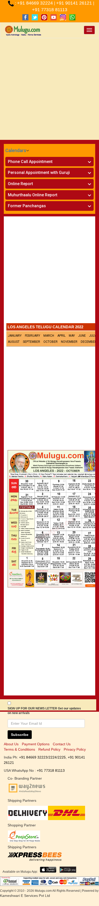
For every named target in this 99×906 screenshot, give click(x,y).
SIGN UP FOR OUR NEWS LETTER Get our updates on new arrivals (44, 711)
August (14, 342)
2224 (52, 757)
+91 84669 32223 (33, 757)
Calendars (15, 150)
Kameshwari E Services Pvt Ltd (25, 896)
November (69, 342)
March (48, 335)
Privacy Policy (75, 749)
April (61, 335)
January (15, 335)
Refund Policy (49, 749)
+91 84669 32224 (35, 3)
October (50, 342)
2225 (62, 757)
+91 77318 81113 (49, 9)
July (92, 335)
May (72, 335)
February (32, 335)
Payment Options (36, 744)
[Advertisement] (49, 90)
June (82, 335)
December (89, 342)
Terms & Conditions (19, 749)
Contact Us (62, 744)
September (31, 342)
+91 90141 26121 (74, 3)
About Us (11, 744)
